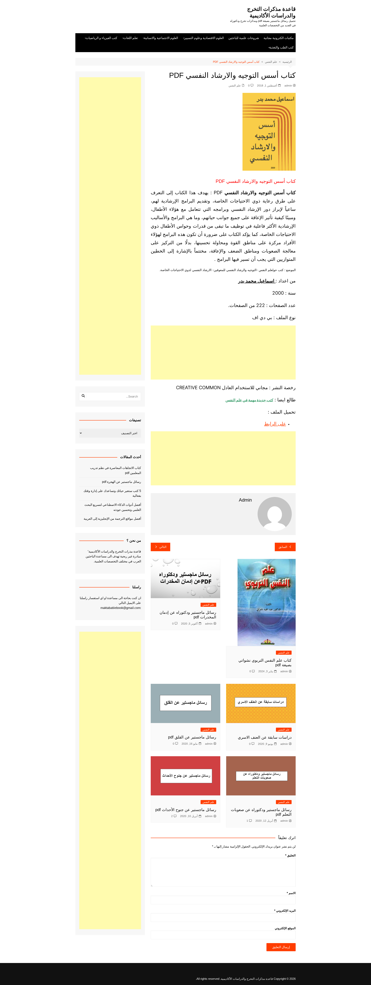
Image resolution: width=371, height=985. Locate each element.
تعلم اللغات (130, 38)
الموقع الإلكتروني (285, 928)
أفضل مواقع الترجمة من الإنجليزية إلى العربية (112, 518)
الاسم (291, 893)
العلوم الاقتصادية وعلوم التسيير (204, 38)
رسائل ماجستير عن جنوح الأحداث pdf (185, 810)
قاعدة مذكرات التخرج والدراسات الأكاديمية (271, 12)
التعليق (290, 855)
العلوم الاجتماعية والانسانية (161, 38)
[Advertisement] (223, 353)
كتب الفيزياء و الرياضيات (101, 38)
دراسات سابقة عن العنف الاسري (265, 737)
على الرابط (275, 423)
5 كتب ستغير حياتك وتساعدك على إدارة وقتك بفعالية (112, 493)
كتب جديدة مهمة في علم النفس (249, 400)
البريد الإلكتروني (285, 910)
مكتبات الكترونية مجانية (279, 38)
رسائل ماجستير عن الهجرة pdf (121, 481)
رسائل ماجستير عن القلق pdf (192, 737)
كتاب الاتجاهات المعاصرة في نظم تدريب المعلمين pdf (115, 470)
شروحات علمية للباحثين (243, 38)
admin (288, 85)
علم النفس (235, 85)
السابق (283, 546)
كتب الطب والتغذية (281, 47)
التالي (162, 546)
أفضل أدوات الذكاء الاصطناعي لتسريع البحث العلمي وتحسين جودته (112, 507)
